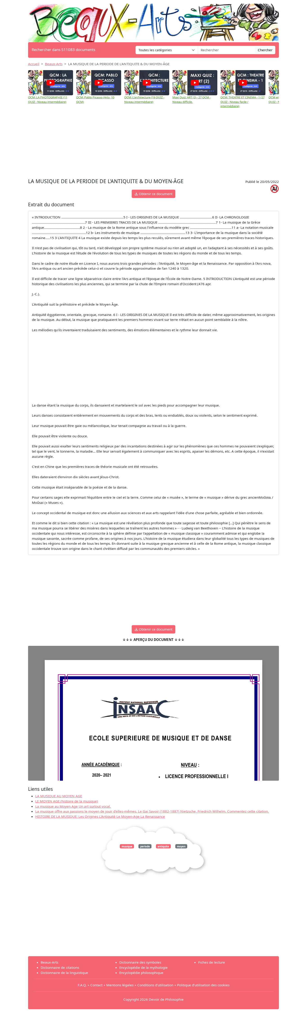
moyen (181, 846)
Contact (96, 985)
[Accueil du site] (153, 20)
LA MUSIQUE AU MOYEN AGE (58, 796)
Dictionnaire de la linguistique (64, 972)
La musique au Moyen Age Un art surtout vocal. (73, 806)
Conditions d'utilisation (155, 985)
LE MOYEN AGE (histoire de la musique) (66, 801)
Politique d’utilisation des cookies (203, 985)
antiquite (163, 846)
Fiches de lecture (211, 962)
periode (145, 846)
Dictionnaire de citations (60, 967)
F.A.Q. (82, 985)
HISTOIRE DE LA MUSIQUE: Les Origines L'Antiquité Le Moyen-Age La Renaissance (100, 816)
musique (127, 846)
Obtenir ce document (155, 193)
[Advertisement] (153, 143)
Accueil (33, 64)
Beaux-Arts (53, 64)
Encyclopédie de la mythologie (143, 967)
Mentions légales (119, 985)
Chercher (265, 50)
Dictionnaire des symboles (140, 962)
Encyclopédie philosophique (141, 972)
